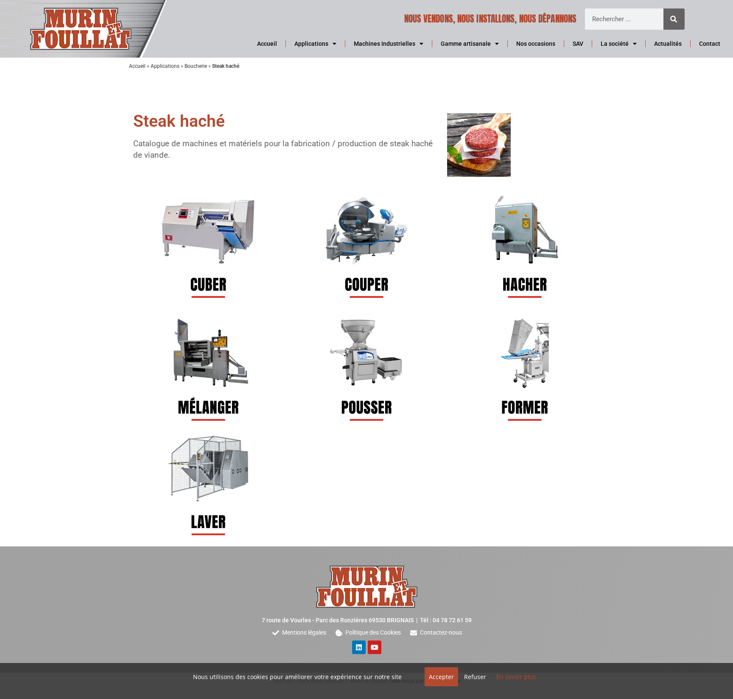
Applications (311, 43)
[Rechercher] (674, 19)
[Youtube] (374, 647)
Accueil (267, 43)
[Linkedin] (359, 647)
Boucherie (196, 66)
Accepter (441, 677)
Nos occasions (535, 43)
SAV (578, 43)
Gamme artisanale (466, 43)
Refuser (475, 677)
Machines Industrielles (384, 43)
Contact (709, 43)
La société (615, 43)
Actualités (668, 43)
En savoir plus (516, 677)
